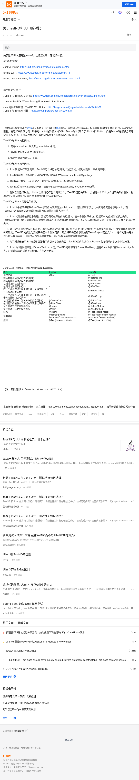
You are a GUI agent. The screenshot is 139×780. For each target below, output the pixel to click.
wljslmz (6, 449)
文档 (5, 747)
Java (29, 128)
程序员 (94, 414)
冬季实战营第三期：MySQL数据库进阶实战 (26, 702)
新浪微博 (19, 730)
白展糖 (6, 594)
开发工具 (73, 414)
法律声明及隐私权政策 (13, 759)
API (103, 414)
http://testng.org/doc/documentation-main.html (54, 78)
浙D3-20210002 (33, 770)
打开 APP (129, 4)
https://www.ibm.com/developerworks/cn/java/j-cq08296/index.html (69, 95)
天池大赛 (25, 747)
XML (53, 414)
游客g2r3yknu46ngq (12, 487)
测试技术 (19, 414)
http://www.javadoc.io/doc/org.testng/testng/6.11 (44, 72)
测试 (58, 128)
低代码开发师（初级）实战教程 (19, 696)
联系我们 (69, 740)
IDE (84, 414)
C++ (62, 414)
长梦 (5, 468)
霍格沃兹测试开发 (11, 506)
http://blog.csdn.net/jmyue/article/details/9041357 (74, 107)
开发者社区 (14, 747)
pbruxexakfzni (9, 544)
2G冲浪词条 (8, 613)
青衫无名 (7, 575)
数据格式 (41, 414)
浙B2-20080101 (35, 767)
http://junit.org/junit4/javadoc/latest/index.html (44, 66)
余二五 (6, 559)
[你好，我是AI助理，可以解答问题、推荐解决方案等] (120, 12)
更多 (5, 718)
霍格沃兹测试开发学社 (13, 525)
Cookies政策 (31, 759)
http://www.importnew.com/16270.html (51, 110)
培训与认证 (35, 747)
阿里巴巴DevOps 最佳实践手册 (19, 709)
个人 (133, 19)
